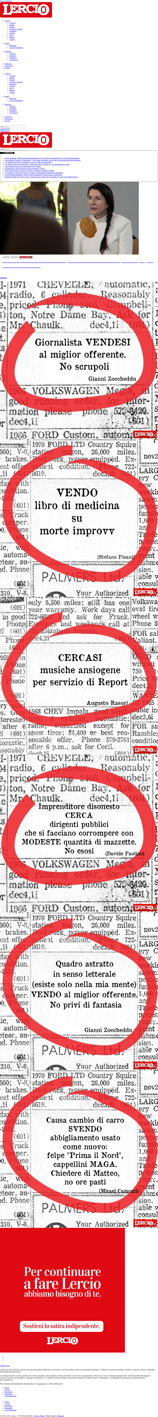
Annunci (12, 54)
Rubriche (8, 52)
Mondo (12, 27)
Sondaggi (12, 56)
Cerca (2, 127)
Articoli (7, 21)
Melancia (60, 1416)
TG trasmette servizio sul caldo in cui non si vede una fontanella (28, 162)
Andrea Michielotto (25, 257)
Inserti (7, 43)
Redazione (8, 1394)
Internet (12, 37)
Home (7, 1388)
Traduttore (13, 58)
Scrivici (7, 68)
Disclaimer (8, 1392)
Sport (11, 35)
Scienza (12, 33)
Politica (12, 25)
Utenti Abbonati (10, 1396)
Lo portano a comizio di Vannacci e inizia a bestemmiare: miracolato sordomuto (34, 173)
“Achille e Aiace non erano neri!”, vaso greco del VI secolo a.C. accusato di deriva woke (37, 164)
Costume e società (15, 29)
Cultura (12, 40)
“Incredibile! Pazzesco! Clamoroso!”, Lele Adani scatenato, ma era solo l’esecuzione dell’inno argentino (43, 160)
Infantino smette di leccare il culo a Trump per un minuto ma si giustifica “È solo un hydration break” (41, 177)
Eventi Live (9, 66)
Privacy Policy (39, 1416)
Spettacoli (12, 31)
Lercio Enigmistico (16, 48)
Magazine (12, 46)
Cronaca (12, 23)
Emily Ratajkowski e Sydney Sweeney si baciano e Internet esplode (29, 171)
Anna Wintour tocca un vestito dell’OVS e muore (23, 166)
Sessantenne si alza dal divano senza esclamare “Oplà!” (25, 169)
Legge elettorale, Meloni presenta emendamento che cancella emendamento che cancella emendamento (42, 158)
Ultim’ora (8, 64)
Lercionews (13, 60)
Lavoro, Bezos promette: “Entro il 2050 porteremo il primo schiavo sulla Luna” (34, 175)
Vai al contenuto (6, 1)
